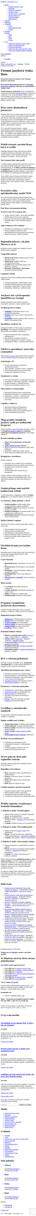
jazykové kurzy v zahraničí (24, 977)
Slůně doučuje (12, 19)
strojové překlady (28, 970)
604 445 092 (14, 1198)
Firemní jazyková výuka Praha (14, 939)
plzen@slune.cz (14, 1197)
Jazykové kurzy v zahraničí (16, 14)
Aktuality (7, 21)
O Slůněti (7, 24)
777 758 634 (14, 1189)
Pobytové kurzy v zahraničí (13, 577)
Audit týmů (18, 639)
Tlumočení (8, 619)
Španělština (8, 318)
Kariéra (10, 29)
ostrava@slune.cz (14, 1169)
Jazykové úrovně (10, 1141)
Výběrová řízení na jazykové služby (15, 919)
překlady (19, 970)
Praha (10, 35)
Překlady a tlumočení (14, 10)
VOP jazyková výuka (11, 1153)
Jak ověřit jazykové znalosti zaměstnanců (17, 930)
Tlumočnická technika (11, 682)
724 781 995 (14, 1170)
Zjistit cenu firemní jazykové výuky (19, 43)
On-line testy (5, 1210)
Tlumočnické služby (11, 692)
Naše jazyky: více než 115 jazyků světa (16, 1139)
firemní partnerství (21, 93)
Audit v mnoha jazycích (12, 445)
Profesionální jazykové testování (15, 735)
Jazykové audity (10, 624)
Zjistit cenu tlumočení (15, 47)
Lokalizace (8, 628)
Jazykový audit (13, 12)
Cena (6, 42)
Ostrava (10, 40)
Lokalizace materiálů (26, 646)
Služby (7, 5)
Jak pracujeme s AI (14, 15)
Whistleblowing (9, 1156)
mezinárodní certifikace (28, 836)
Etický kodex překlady (11, 1149)
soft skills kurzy (21, 979)
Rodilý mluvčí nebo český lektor (14, 935)
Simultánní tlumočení (11, 681)
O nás (10, 26)
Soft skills (11, 8)
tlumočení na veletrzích (12, 644)
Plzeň (10, 38)
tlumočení (25, 637)
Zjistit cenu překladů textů (16, 45)
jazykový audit (15, 431)
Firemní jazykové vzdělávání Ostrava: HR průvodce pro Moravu (17, 889)
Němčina (7, 315)
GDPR (7, 1155)
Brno (10, 36)
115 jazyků (14, 982)
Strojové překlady (10, 622)
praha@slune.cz (14, 1187)
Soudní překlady (10, 626)
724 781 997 (14, 1180)
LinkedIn (14, 952)
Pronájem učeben (13, 17)
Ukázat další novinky (7, 1096)
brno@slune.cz (14, 1178)
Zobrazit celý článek (7, 1041)
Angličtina (8, 311)
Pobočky (7, 33)
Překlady (8, 621)
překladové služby (18, 640)
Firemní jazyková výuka (15, 7)
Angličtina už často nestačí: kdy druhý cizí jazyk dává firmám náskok (17, 1075)
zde (23, 996)
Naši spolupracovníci (14, 28)
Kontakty (7, 31)
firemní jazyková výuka (11, 356)
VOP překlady (9, 1151)
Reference (8, 22)
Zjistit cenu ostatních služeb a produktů (20, 50)
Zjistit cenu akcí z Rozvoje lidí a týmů (19, 49)
